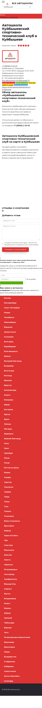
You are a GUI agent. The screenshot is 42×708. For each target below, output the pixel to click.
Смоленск (8, 487)
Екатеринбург (10, 303)
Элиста (7, 560)
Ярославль (9, 526)
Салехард (8, 681)
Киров (7, 405)
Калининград (10, 390)
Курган (7, 414)
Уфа (6, 540)
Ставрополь (9, 662)
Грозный (8, 618)
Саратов (8, 482)
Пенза (6, 458)
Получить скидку (22, 83)
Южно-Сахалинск (12, 521)
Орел (6, 448)
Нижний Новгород (12, 439)
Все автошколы (22, 3)
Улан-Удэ (8, 545)
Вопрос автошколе (21, 85)
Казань (7, 313)
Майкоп (7, 531)
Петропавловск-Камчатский (17, 637)
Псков (6, 463)
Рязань (7, 473)
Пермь (7, 652)
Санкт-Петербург (12, 308)
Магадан (8, 429)
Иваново (8, 380)
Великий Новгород (13, 361)
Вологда (8, 376)
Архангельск (10, 332)
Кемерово (8, 400)
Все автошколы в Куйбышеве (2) (16, 80)
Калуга (7, 395)
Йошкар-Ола (10, 584)
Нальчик (8, 555)
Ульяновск (9, 516)
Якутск (7, 594)
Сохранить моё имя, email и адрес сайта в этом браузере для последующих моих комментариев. (21, 243)
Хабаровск (9, 666)
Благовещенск (11, 351)
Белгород (8, 342)
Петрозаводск (10, 569)
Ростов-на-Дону (11, 468)
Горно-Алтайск (11, 536)
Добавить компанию (9, 17)
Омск (6, 443)
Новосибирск (10, 322)
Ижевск (7, 608)
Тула (6, 506)
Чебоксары (9, 623)
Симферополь (10, 579)
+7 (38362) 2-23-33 (9, 66)
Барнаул (8, 628)
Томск (7, 502)
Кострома (8, 410)
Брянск (7, 356)
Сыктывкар (9, 574)
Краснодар (9, 642)
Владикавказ (10, 599)
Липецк (7, 424)
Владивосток (10, 657)
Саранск (8, 589)
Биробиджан (10, 346)
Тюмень (7, 511)
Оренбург (8, 453)
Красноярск (9, 647)
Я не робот (31, 279)
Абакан (7, 613)
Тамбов (7, 492)
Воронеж (8, 327)
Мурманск (8, 434)
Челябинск (9, 317)
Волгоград (9, 371)
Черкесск (8, 565)
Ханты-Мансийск (12, 676)
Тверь (6, 497)
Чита (6, 632)
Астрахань (9, 337)
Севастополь (10, 671)
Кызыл (7, 603)
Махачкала (9, 550)
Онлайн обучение (8, 83)
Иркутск (8, 385)
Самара (7, 477)
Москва (7, 298)
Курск (6, 419)
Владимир (9, 366)
